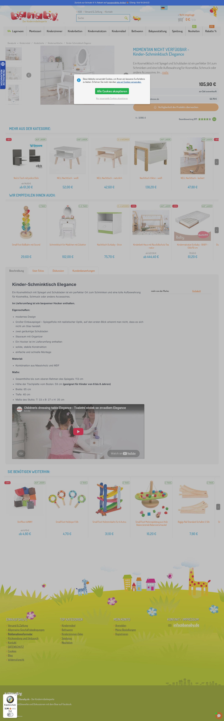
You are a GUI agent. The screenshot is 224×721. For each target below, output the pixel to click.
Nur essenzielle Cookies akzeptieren (112, 98)
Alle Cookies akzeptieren (112, 91)
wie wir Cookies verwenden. (129, 81)
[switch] (10, 714)
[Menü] (15, 696)
